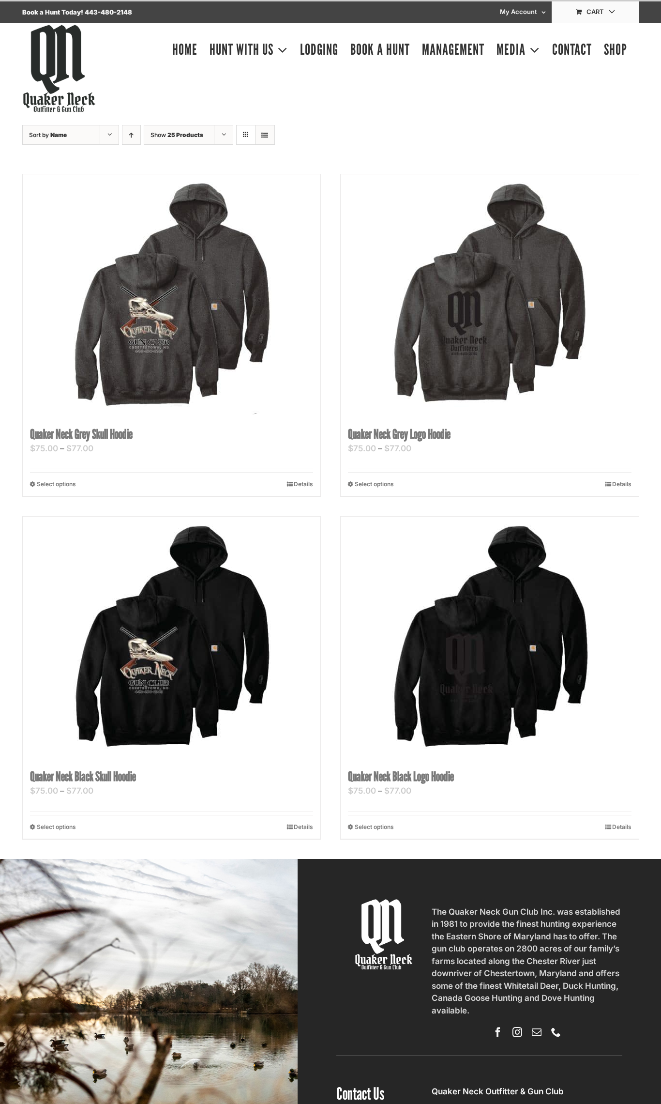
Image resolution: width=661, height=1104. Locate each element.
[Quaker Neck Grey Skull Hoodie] (172, 295)
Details (303, 484)
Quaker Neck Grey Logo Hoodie (399, 434)
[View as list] (264, 134)
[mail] (536, 1032)
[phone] (556, 1032)
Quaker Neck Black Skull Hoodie (83, 776)
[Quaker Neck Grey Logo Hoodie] (490, 295)
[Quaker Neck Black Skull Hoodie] (172, 638)
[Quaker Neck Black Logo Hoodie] (490, 638)
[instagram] (517, 1032)
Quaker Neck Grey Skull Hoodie (81, 434)
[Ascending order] (131, 135)
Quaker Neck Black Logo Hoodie (401, 776)
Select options (56, 484)
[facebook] (498, 1032)
